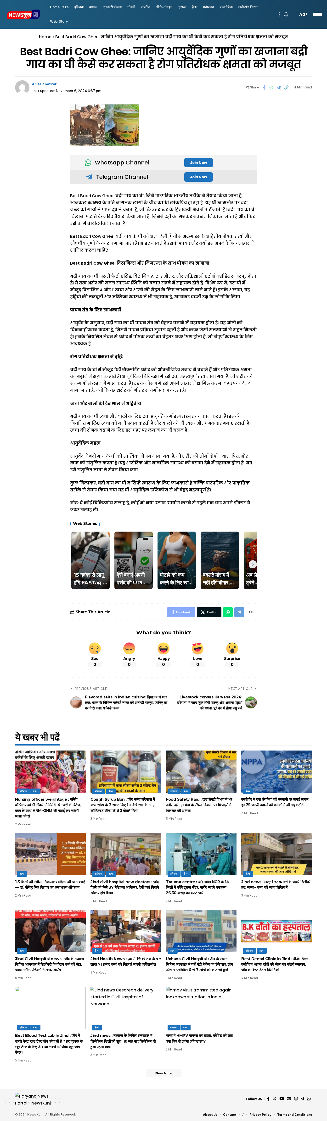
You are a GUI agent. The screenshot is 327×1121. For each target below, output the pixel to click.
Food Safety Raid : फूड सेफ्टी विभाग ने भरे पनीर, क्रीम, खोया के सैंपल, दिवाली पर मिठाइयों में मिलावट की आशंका (199, 805)
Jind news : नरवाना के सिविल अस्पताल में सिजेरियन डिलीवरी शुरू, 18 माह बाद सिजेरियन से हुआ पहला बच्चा (123, 1041)
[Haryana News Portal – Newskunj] (35, 1099)
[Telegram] (302, 1098)
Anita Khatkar (44, 84)
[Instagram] (296, 1098)
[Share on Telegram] (279, 87)
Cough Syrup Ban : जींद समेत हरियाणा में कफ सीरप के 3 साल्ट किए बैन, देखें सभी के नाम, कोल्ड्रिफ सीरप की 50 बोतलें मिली (122, 805)
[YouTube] (281, 1098)
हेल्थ (35, 791)
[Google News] (289, 1098)
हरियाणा (23, 791)
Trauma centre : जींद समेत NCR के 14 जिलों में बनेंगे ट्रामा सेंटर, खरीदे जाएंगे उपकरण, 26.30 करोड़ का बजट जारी (197, 887)
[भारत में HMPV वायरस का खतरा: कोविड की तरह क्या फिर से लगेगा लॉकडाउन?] (201, 1008)
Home (45, 37)
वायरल (173, 1027)
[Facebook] (268, 1098)
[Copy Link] (286, 87)
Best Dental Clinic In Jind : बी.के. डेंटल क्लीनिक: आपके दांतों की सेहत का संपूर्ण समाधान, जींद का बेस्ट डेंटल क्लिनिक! (274, 964)
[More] (251, 612)
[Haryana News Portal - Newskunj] (23, 14)
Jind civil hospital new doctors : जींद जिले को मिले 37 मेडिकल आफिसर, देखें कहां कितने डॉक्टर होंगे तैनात (124, 887)
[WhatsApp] (309, 1098)
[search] (293, 14)
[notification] (286, 14)
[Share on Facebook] (264, 87)
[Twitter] (274, 1098)
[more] (279, 14)
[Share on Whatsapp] (271, 87)
